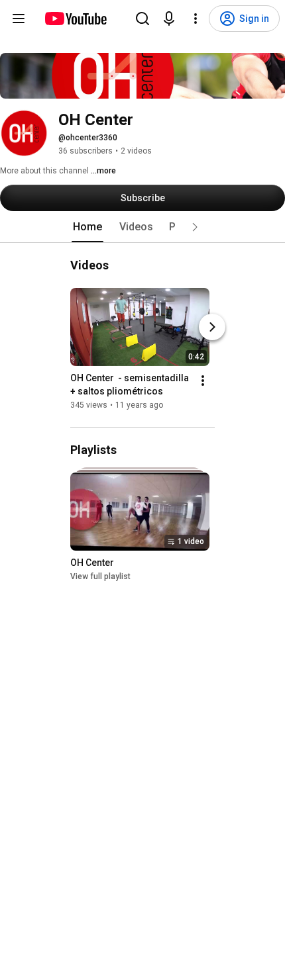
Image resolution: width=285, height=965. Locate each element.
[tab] (87, 227)
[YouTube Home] (75, 18)
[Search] (142, 18)
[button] (195, 227)
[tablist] (142, 227)
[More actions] (203, 380)
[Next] (212, 327)
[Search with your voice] (169, 18)
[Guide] (19, 18)
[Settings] (195, 18)
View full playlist (100, 577)
